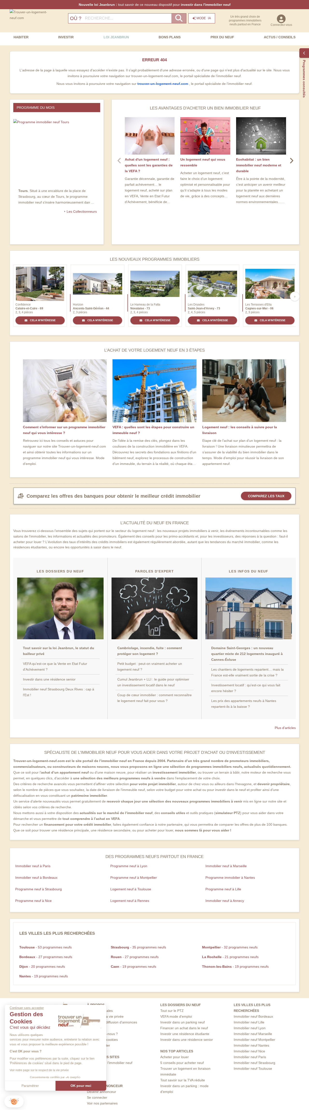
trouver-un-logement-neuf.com (163, 84)
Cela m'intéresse (42, 320)
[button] (14, 1101)
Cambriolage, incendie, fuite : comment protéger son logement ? (149, 651)
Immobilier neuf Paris (250, 1057)
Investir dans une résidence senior (49, 679)
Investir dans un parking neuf (182, 1022)
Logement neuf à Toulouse (130, 889)
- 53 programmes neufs (45, 947)
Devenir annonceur (101, 1092)
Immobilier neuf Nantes (251, 1045)
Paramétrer (30, 1086)
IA (204, 18)
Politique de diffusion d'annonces (112, 1022)
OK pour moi (80, 1086)
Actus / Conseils (279, 37)
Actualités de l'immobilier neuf (109, 1063)
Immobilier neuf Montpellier (254, 1040)
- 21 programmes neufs (230, 957)
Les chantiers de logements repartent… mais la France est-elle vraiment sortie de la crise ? (247, 672)
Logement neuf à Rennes (129, 901)
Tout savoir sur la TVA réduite (182, 1080)
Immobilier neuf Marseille (253, 1034)
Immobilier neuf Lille (249, 1022)
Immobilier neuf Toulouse (253, 1068)
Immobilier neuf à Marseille (226, 866)
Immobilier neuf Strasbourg (254, 1063)
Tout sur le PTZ (172, 1011)
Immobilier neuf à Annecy (224, 901)
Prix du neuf (222, 37)
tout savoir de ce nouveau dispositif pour (155, 5)
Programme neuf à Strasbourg (38, 889)
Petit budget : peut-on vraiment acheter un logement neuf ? (149, 666)
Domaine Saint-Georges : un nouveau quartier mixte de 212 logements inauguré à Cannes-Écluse (247, 653)
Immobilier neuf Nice (249, 1051)
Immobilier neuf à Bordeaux (36, 877)
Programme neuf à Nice (33, 901)
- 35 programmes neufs (138, 947)
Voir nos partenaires (102, 1103)
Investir (66, 37)
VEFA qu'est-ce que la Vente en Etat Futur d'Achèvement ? (55, 666)
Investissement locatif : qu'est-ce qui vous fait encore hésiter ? (245, 688)
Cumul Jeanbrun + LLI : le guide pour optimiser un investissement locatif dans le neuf (153, 682)
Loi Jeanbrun (116, 37)
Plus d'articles (285, 728)
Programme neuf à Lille (223, 889)
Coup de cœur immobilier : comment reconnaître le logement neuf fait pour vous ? (154, 698)
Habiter (21, 37)
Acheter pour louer (174, 1057)
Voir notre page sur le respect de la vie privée (39, 1070)
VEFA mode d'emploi (176, 1016)
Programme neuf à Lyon (128, 866)
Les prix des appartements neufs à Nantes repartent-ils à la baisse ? (243, 703)
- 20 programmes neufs (42, 966)
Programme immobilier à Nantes (230, 877)
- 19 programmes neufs (133, 966)
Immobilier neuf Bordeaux (253, 1016)
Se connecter (97, 1097)
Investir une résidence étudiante (184, 1034)
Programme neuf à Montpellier (133, 877)
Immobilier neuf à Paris (32, 866)
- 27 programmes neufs (45, 957)
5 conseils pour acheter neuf (182, 1063)
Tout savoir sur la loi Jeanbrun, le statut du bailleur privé (58, 651)
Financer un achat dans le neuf (184, 1028)
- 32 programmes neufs (230, 947)
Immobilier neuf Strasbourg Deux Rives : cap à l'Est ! (58, 692)
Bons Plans (170, 37)
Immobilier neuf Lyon (250, 1028)
